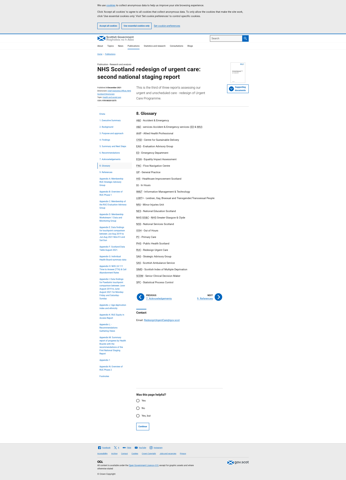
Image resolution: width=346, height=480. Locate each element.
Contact (124, 453)
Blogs (190, 46)
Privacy (183, 453)
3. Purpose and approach (111, 133)
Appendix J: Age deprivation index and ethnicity (112, 307)
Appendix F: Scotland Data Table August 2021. (112, 248)
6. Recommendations (109, 153)
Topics (110, 46)
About (100, 46)
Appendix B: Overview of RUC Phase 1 (111, 193)
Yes (144, 400)
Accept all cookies (108, 26)
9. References (105, 172)
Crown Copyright (149, 453)
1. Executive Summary (110, 120)
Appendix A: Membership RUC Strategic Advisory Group (111, 181)
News (120, 46)
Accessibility (102, 453)
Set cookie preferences (167, 25)
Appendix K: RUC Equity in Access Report (111, 316)
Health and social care (112, 97)
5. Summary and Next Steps (112, 146)
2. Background (106, 127)
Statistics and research (155, 46)
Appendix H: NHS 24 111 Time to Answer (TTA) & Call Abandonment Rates (112, 269)
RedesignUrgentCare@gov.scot (162, 320)
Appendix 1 (104, 360)
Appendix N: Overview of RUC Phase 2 (111, 368)
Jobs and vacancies (168, 453)
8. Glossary (104, 165)
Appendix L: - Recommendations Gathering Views (108, 327)
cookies (110, 5)
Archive (114, 453)
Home (99, 54)
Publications (133, 46)
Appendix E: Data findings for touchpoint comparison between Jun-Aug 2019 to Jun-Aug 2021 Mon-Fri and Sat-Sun (112, 234)
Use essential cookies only (136, 26)
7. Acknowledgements (109, 159)
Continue (142, 426)
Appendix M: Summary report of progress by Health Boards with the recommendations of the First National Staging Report (112, 345)
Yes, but (146, 415)
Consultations (176, 46)
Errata (102, 114)
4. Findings (104, 140)
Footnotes (104, 376)
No (143, 408)
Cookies (135, 453)
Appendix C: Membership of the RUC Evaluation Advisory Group (113, 204)
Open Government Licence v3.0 (143, 465)
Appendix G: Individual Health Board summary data (112, 258)
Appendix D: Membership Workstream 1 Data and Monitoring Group (111, 217)
